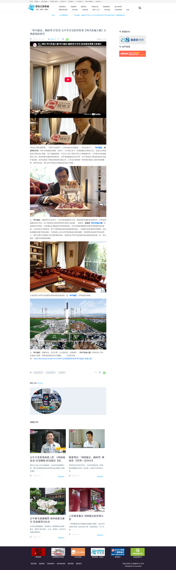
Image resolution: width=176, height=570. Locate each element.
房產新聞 (73, 6)
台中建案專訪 (63, 15)
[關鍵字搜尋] (140, 8)
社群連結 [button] (98, 1)
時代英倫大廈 (97, 223)
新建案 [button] (36, 1)
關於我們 (34, 563)
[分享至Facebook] (62, 39)
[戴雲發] (132, 40)
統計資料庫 (118, 6)
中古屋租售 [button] (79, 1)
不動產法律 (94, 6)
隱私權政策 (50, 563)
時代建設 (98, 147)
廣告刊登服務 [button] (89, 1)
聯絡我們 (79, 563)
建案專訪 (84, 6)
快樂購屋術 (106, 6)
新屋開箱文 (62, 6)
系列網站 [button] (71, 1)
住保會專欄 (118, 9)
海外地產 (107, 9)
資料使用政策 (61, 563)
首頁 (53, 15)
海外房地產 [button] (44, 1)
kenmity (53, 39)
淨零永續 (75, 9)
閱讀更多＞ (62, 476)
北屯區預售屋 (50, 372)
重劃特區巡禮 (63, 9)
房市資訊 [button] (63, 1)
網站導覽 (71, 563)
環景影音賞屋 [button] (54, 1)
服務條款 (42, 563)
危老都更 (85, 9)
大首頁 (31, 1)
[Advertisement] (132, 88)
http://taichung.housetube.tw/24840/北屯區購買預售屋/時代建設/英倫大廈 (63, 358)
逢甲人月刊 (96, 9)
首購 (127, 9)
